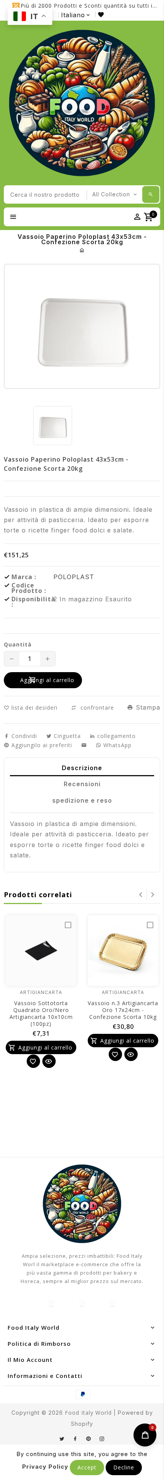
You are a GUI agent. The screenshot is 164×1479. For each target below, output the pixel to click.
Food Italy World (88, 1412)
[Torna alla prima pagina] (82, 250)
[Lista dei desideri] (102, 14)
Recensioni (82, 784)
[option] (52, 425)
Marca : (23, 577)
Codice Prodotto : (28, 588)
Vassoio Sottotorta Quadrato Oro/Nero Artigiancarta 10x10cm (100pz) (41, 1013)
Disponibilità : (32, 601)
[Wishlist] (33, 1061)
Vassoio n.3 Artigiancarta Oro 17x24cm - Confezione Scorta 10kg (123, 1009)
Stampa (146, 707)
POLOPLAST (73, 577)
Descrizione (82, 768)
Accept (86, 1467)
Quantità (18, 644)
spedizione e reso (82, 800)
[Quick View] (49, 1061)
